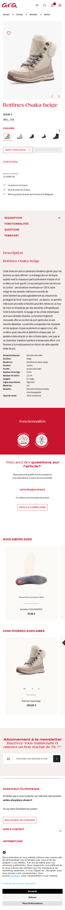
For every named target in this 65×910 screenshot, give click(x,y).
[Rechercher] (45, 5)
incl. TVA (8, 119)
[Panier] (60, 5)
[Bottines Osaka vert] (43, 136)
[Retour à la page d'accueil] (9, 5)
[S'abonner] (56, 758)
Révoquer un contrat (20, 820)
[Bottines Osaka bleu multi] (31, 136)
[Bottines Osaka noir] (55, 136)
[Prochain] (59, 96)
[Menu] (37, 5)
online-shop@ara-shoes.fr (32, 489)
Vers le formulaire (32, 507)
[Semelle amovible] (23, 440)
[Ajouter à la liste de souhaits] (8, 33)
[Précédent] (52, 96)
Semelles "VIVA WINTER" (31, 609)
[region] (32, 60)
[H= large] (41, 440)
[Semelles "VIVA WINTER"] (31, 569)
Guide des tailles (10, 161)
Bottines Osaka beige (31, 701)
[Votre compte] (52, 5)
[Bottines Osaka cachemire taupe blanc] (19, 136)
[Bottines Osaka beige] (32, 60)
